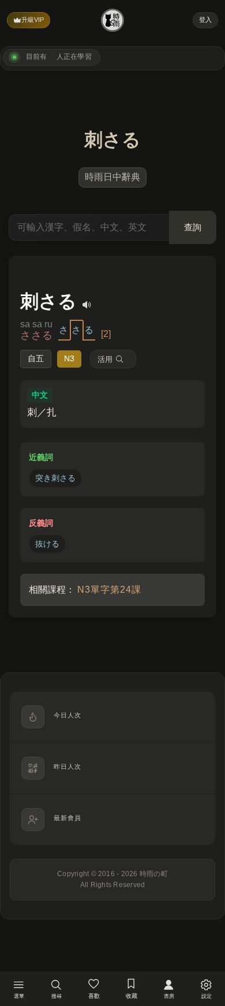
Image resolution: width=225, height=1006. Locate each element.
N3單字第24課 (109, 589)
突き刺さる (55, 478)
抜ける (47, 543)
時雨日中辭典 (112, 177)
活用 (104, 359)
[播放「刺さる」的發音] (87, 305)
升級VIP (32, 19)
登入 (205, 19)
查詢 (192, 227)
